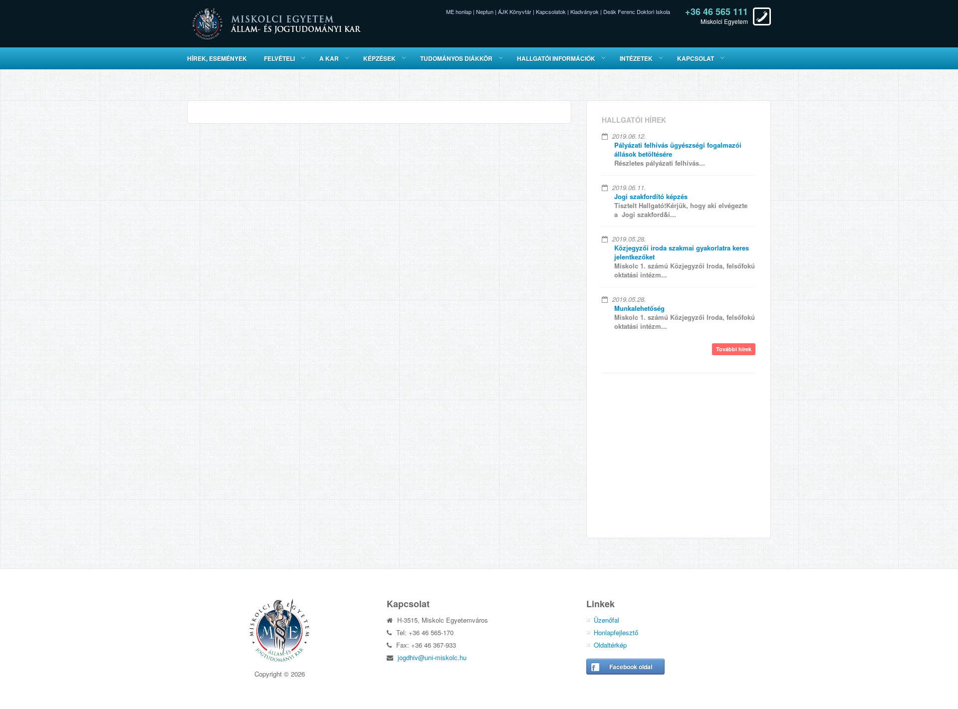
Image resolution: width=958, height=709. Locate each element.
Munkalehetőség (639, 308)
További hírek (733, 349)
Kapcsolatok (551, 11)
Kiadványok (584, 11)
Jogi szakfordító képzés (651, 196)
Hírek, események (217, 58)
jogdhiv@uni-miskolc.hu (432, 657)
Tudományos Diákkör (456, 58)
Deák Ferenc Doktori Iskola (636, 11)
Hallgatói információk (556, 58)
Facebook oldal (630, 666)
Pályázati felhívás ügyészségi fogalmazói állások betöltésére (677, 149)
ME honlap (459, 11)
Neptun (484, 11)
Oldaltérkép (610, 645)
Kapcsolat (695, 58)
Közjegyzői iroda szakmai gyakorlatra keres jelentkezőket (681, 252)
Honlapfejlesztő (616, 632)
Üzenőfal (606, 620)
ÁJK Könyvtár (514, 11)
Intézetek (636, 58)
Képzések (379, 58)
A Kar (329, 58)
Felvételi (279, 58)
